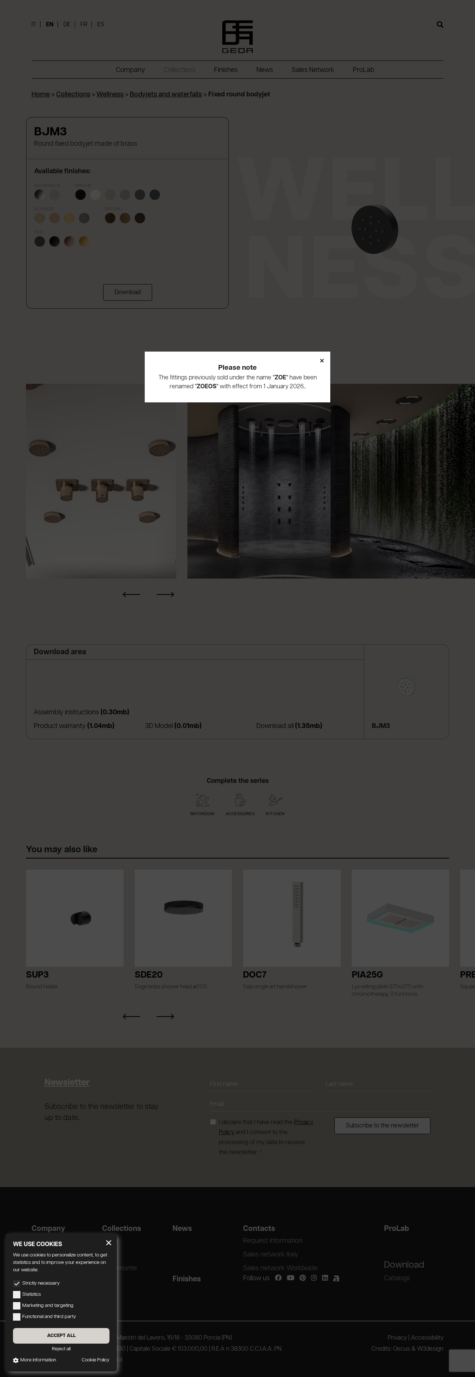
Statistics (31, 1294)
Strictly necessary (41, 1283)
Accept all (61, 1335)
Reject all (61, 1349)
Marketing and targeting (47, 1305)
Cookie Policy (95, 1360)
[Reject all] (108, 1242)
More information (38, 1360)
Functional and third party (49, 1316)
